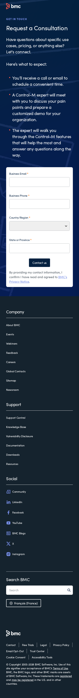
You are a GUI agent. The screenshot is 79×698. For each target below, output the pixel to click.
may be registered (23, 680)
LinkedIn (17, 502)
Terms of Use (60, 668)
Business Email (17, 173)
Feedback (12, 353)
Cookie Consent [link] (16, 657)
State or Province (19, 240)
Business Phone (18, 195)
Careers (11, 362)
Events (10, 334)
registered (66, 676)
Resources (12, 464)
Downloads (12, 454)
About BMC (13, 325)
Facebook (18, 512)
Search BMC (18, 579)
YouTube (17, 523)
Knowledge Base (16, 427)
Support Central (15, 417)
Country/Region (18, 217)
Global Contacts (16, 371)
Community (19, 491)
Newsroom (12, 390)
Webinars (11, 343)
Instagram (18, 554)
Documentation (15, 445)
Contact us (39, 263)
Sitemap (11, 380)
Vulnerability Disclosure (19, 436)
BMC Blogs (18, 533)
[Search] (70, 590)
